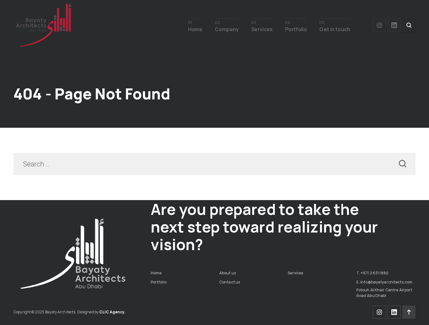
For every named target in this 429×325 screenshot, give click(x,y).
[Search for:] (214, 164)
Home (195, 29)
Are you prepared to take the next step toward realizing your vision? (264, 227)
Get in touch (334, 29)
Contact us (229, 282)
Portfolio (296, 29)
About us (227, 273)
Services (262, 29)
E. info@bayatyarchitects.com (384, 282)
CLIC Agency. (112, 312)
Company (227, 29)
